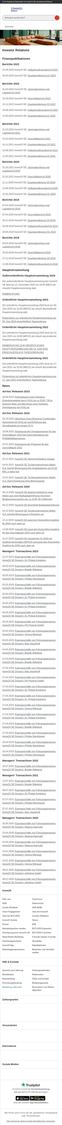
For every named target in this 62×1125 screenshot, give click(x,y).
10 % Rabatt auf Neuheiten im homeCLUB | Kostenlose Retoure (27, 2)
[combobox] (31, 17)
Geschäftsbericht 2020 (39, 176)
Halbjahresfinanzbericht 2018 (43, 264)
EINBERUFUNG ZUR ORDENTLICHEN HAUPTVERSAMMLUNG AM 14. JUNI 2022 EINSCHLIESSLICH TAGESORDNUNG (25, 349)
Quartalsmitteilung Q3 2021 (42, 144)
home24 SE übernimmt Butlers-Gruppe (35, 459)
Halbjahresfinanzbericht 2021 (43, 150)
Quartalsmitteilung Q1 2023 (42, 75)
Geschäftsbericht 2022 (39, 98)
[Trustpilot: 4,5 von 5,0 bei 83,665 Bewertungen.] (30, 1085)
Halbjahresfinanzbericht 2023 (43, 70)
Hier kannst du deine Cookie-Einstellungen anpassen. (31, 1121)
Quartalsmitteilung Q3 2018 (42, 258)
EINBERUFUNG (10, 294)
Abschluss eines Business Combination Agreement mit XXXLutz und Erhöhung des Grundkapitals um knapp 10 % (29, 422)
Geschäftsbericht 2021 (39, 139)
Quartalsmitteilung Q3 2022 (42, 104)
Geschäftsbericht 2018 (39, 252)
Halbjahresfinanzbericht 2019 (43, 226)
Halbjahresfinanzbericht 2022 (43, 110)
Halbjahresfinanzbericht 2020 (43, 188)
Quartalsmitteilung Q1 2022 (42, 116)
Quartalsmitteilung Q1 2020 (42, 194)
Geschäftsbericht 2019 (39, 214)
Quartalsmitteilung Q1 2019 (42, 232)
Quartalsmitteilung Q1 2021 (42, 156)
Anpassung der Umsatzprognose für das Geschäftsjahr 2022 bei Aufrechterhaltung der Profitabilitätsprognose (29, 435)
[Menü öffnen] (5, 9)
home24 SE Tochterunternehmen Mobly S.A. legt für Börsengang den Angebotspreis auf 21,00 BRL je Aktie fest (29, 468)
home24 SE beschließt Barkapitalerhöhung (37, 505)
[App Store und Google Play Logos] (30, 1098)
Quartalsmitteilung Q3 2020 (41, 182)
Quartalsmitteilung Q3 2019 (42, 220)
